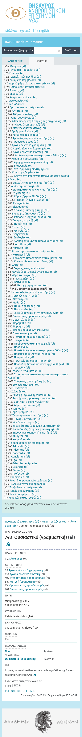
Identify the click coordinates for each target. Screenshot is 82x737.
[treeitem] (17, 66)
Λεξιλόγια (10, 31)
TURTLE (21, 691)
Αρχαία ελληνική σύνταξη (22, 574)
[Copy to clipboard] (8, 544)
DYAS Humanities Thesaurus (24, 42)
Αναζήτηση (71, 50)
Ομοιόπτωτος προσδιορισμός (25, 585)
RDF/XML (10, 691)
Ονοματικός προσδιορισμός (24, 589)
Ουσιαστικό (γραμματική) (20, 659)
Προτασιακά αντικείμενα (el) (22, 521)
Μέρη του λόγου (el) (54, 521)
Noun (8, 651)
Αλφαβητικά (15, 61)
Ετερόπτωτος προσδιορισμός (25, 578)
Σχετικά (25, 31)
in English (42, 31)
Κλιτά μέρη (14, 558)
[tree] (41, 282)
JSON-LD (31, 691)
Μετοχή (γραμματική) (20, 581)
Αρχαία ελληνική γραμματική (24, 570)
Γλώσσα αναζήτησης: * (17, 50)
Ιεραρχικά (41, 61)
